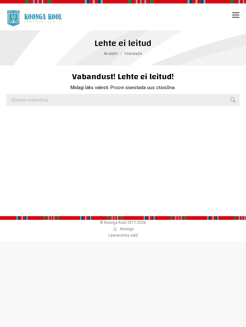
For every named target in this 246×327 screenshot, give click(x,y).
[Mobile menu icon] (236, 15)
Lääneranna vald (123, 235)
